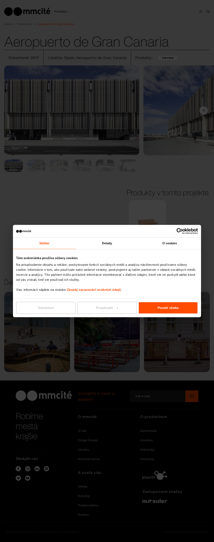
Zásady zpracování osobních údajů (94, 289)
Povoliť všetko (168, 307)
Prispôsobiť (104, 307)
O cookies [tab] (169, 243)
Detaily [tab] (107, 243)
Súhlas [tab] (44, 243)
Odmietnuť (46, 307)
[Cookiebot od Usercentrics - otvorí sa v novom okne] (179, 231)
